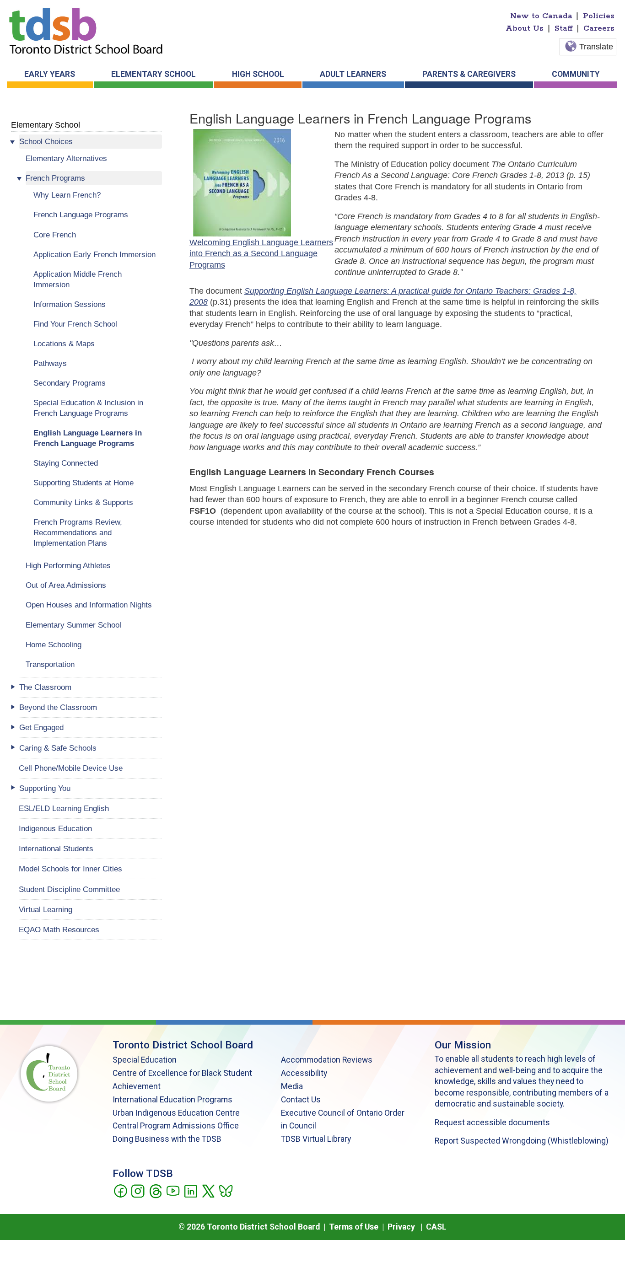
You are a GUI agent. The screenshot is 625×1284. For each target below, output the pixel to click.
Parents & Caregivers (469, 74)
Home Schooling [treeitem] (53, 644)
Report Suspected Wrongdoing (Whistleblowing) (522, 1140)
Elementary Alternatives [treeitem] (66, 158)
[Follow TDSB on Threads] (155, 1190)
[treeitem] (90, 141)
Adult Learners (353, 74)
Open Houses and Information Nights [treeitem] (89, 604)
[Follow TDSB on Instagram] (137, 1190)
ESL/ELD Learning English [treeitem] (64, 808)
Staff (564, 28)
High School (258, 74)
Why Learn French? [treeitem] (67, 194)
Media (292, 1086)
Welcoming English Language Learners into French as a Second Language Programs (261, 253)
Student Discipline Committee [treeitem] (69, 889)
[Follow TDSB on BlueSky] (225, 1190)
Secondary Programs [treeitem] (69, 382)
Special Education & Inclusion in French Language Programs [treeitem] (88, 408)
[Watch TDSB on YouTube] (172, 1190)
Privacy (401, 1226)
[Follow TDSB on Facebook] (120, 1190)
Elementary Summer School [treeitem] (73, 624)
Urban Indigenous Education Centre (176, 1112)
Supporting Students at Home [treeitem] (83, 482)
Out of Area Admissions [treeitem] (66, 585)
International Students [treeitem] (56, 848)
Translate (596, 46)
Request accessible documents (492, 1122)
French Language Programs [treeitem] (80, 214)
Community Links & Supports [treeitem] (83, 502)
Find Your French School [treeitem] (75, 323)
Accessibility (304, 1073)
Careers (598, 28)
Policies (598, 16)
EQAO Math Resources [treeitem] (59, 929)
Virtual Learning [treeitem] (45, 909)
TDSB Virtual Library (316, 1139)
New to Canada (541, 16)
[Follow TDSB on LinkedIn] (190, 1190)
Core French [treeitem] (54, 234)
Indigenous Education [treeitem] (55, 828)
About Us (525, 28)
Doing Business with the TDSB (167, 1139)
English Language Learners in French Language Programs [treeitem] (87, 438)
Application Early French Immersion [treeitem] (94, 254)
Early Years (49, 74)
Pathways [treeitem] (50, 363)
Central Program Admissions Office (176, 1125)
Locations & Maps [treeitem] (64, 343)
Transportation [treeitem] (50, 664)
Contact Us (301, 1099)
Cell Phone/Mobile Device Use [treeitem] (71, 768)
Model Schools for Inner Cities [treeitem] (70, 868)
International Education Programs (172, 1099)
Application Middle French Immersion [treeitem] (77, 279)
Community (576, 74)
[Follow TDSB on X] (208, 1190)
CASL (436, 1226)
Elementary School (153, 74)
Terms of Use (353, 1226)
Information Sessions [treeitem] (69, 304)
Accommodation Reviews (326, 1059)
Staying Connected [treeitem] (65, 462)
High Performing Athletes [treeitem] (68, 565)
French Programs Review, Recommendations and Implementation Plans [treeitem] (77, 532)
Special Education (145, 1059)
